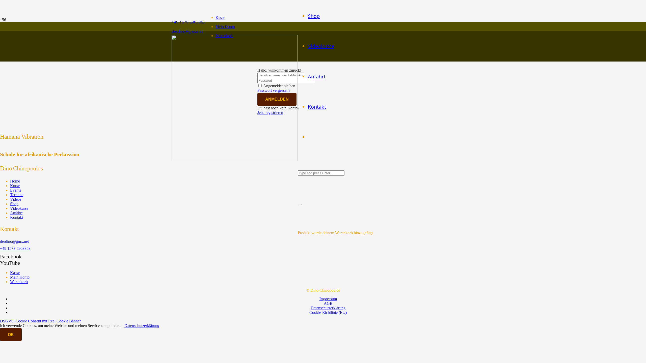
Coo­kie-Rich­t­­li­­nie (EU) (328, 312)
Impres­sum (328, 299)
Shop (14, 204)
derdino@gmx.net (14, 241)
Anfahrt (16, 213)
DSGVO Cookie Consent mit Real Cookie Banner (40, 321)
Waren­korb (19, 282)
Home (15, 181)
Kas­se (220, 17)
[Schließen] (300, 204)
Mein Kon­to (225, 26)
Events (15, 190)
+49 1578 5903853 (15, 248)
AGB (328, 303)
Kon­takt (16, 217)
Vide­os (15, 199)
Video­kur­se (19, 208)
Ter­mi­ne (16, 195)
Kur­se (15, 186)
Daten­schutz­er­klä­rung (328, 308)
